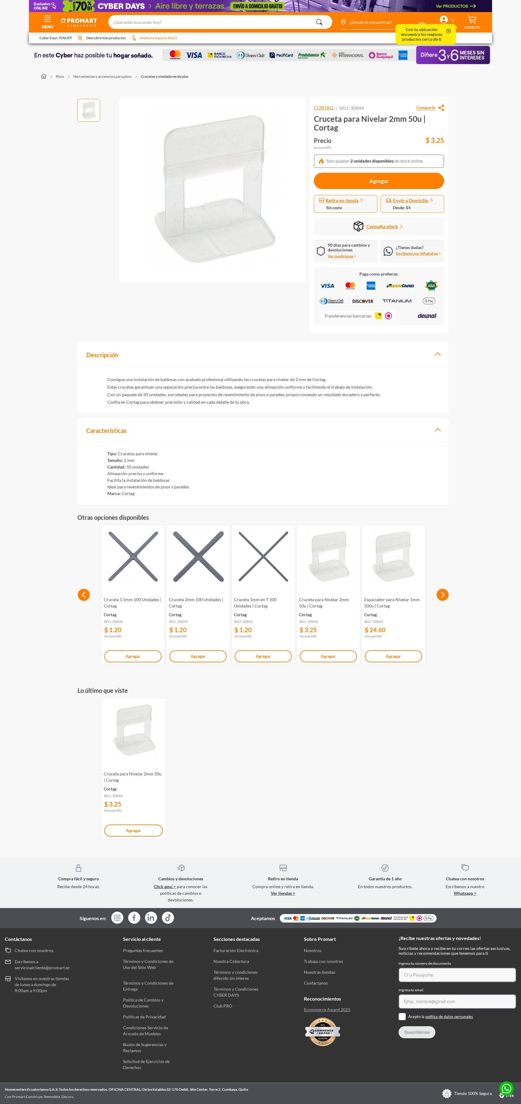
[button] (381, 22)
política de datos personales (449, 1016)
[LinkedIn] (151, 918)
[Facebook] (134, 918)
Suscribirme (417, 1032)
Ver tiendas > (283, 893)
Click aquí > (165, 886)
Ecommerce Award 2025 (327, 1009)
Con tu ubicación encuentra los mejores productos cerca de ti (421, 34)
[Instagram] (117, 918)
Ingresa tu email (411, 990)
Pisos (60, 76)
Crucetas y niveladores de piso (164, 76)
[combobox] (220, 22)
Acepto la (440, 1016)
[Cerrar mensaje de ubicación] (448, 31)
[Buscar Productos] (319, 22)
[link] (133, 593)
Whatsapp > (465, 893)
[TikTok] (168, 918)
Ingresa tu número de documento (425, 963)
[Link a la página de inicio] (47, 76)
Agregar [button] (379, 181)
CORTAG (323, 107)
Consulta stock (382, 226)
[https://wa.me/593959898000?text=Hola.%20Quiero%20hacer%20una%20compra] (506, 1089)
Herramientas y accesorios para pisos (102, 76)
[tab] (263, 354)
